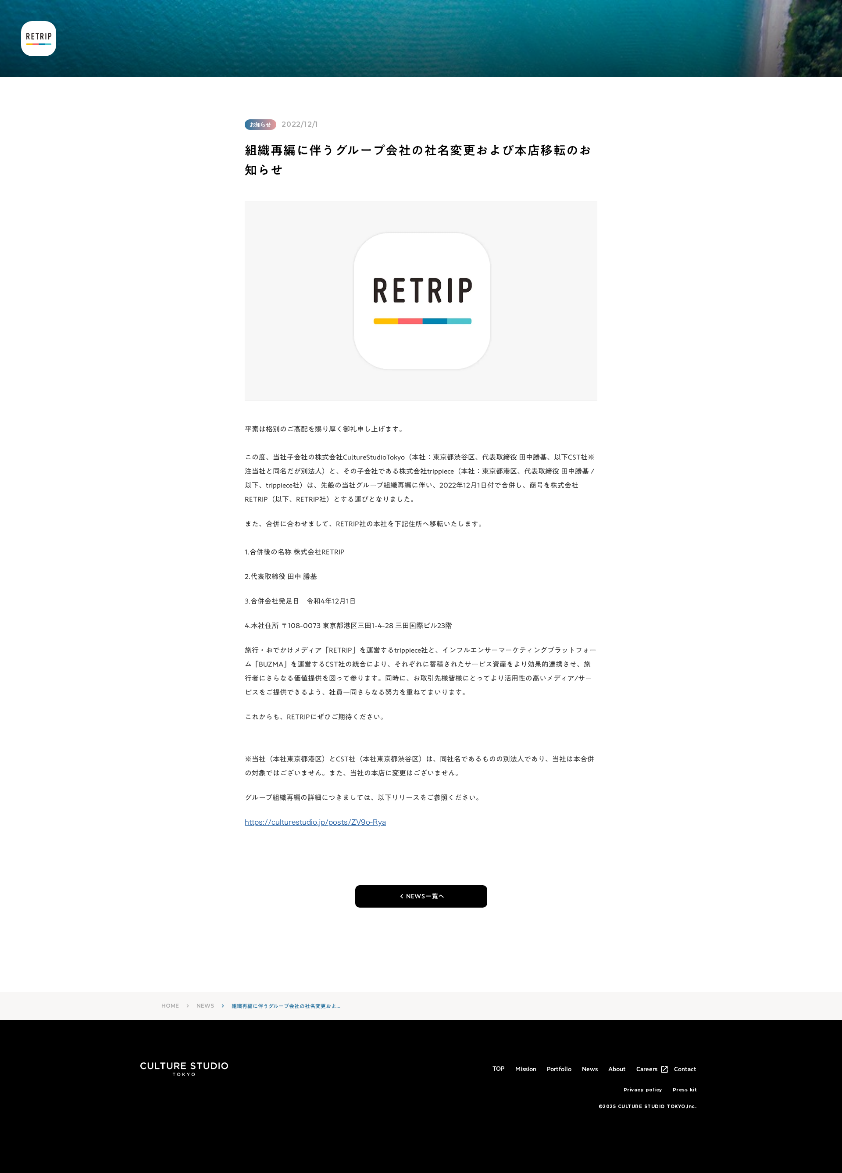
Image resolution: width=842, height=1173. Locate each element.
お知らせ (260, 124)
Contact (685, 1069)
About (617, 1069)
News (590, 1069)
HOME (170, 1005)
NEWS (205, 1005)
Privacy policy (643, 1090)
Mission (525, 1069)
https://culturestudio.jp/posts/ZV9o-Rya (315, 822)
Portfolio (559, 1069)
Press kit (685, 1090)
